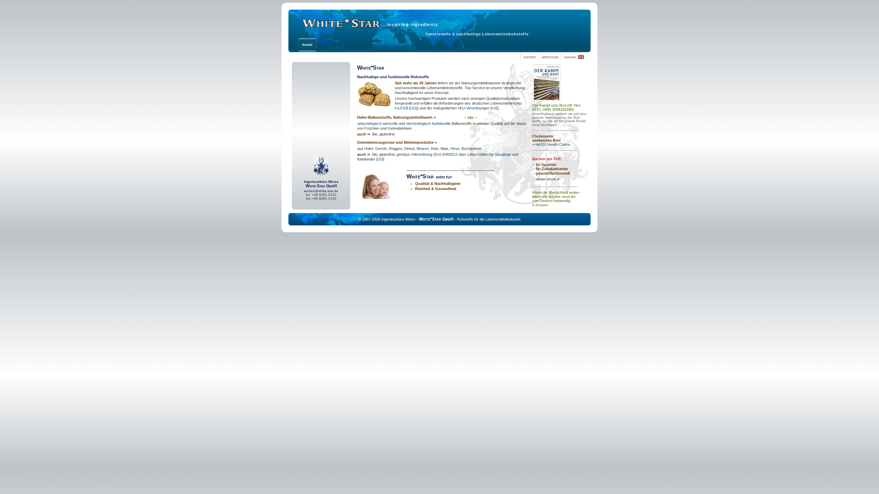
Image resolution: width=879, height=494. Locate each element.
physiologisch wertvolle (378, 123)
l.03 (380, 159)
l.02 (495, 108)
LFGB (403, 108)
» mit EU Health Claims (551, 144)
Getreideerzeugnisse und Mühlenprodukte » (397, 142)
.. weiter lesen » (545, 179)
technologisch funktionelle (429, 123)
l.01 (413, 108)
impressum (550, 57)
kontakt (530, 57)
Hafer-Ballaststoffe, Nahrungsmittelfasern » (396, 117)
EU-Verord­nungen (475, 108)
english (571, 57)
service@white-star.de (321, 191)
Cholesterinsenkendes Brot (546, 138)
